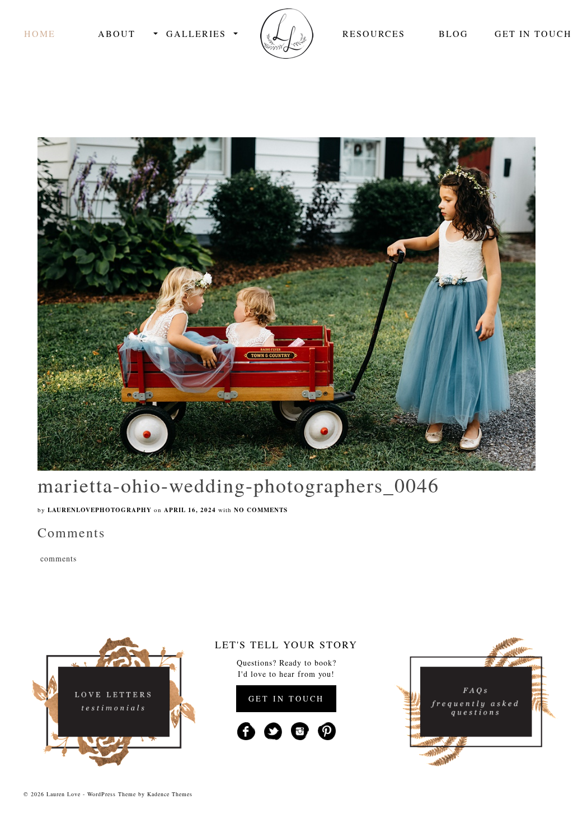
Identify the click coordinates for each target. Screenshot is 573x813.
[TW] (273, 730)
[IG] (299, 730)
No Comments (261, 509)
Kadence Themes (169, 794)
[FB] (246, 730)
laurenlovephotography (100, 509)
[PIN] (326, 730)
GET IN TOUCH (286, 698)
